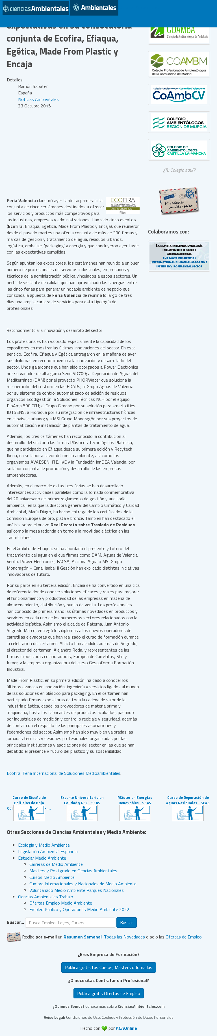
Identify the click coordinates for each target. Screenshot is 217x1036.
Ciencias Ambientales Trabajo (45, 896)
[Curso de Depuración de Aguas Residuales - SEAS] (187, 812)
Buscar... (15, 922)
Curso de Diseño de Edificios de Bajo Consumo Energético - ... (29, 803)
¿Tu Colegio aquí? (179, 169)
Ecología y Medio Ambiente (44, 845)
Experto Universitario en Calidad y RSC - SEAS (82, 800)
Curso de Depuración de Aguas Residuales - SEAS (188, 800)
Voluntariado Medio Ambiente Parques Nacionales (76, 890)
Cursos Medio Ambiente (52, 877)
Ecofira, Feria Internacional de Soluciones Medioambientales (63, 773)
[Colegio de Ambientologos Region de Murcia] (179, 122)
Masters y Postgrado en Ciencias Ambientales (73, 870)
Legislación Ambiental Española (48, 851)
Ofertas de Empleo (184, 936)
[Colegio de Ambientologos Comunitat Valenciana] (179, 94)
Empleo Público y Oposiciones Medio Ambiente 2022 (79, 909)
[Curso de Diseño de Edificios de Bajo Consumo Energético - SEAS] (29, 812)
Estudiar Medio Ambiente (42, 858)
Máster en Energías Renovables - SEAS (135, 800)
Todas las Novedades (124, 936)
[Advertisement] (73, 153)
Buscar (126, 922)
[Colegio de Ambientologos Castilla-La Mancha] (179, 150)
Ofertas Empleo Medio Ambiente (60, 902)
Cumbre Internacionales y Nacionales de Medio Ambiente (82, 883)
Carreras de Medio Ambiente (56, 864)
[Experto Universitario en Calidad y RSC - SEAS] (81, 812)
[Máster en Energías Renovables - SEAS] (135, 812)
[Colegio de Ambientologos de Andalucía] (179, 31)
